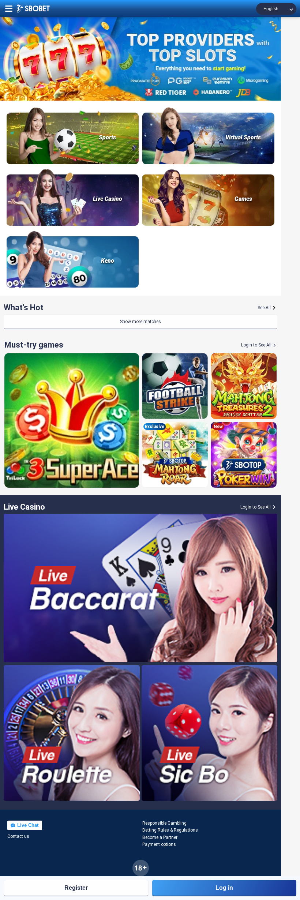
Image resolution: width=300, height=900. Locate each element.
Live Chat (27, 825)
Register (76, 888)
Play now (71, 420)
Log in (224, 888)
